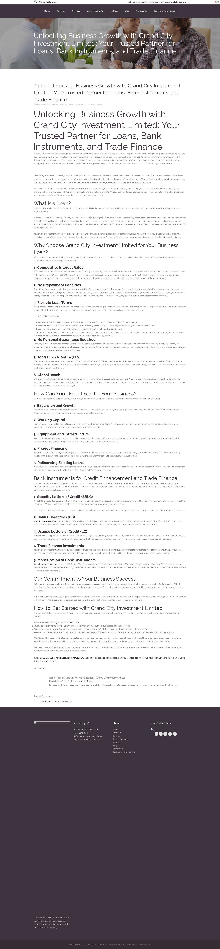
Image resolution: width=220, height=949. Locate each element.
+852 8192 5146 (81, 733)
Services (116, 736)
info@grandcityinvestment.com (88, 736)
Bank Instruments (120, 739)
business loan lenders (156, 658)
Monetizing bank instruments (46, 564)
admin (70, 105)
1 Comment (80, 105)
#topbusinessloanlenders (104, 658)
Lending (54, 105)
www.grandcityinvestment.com (65, 622)
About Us (117, 733)
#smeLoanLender (81, 658)
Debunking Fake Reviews (124, 752)
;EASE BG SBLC (47, 658)
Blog (115, 745)
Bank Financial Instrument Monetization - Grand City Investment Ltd (87, 677)
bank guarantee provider (131, 658)
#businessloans (64, 658)
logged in (49, 701)
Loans (61, 105)
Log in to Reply (85, 681)
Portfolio (116, 742)
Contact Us (118, 749)
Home (115, 730)
